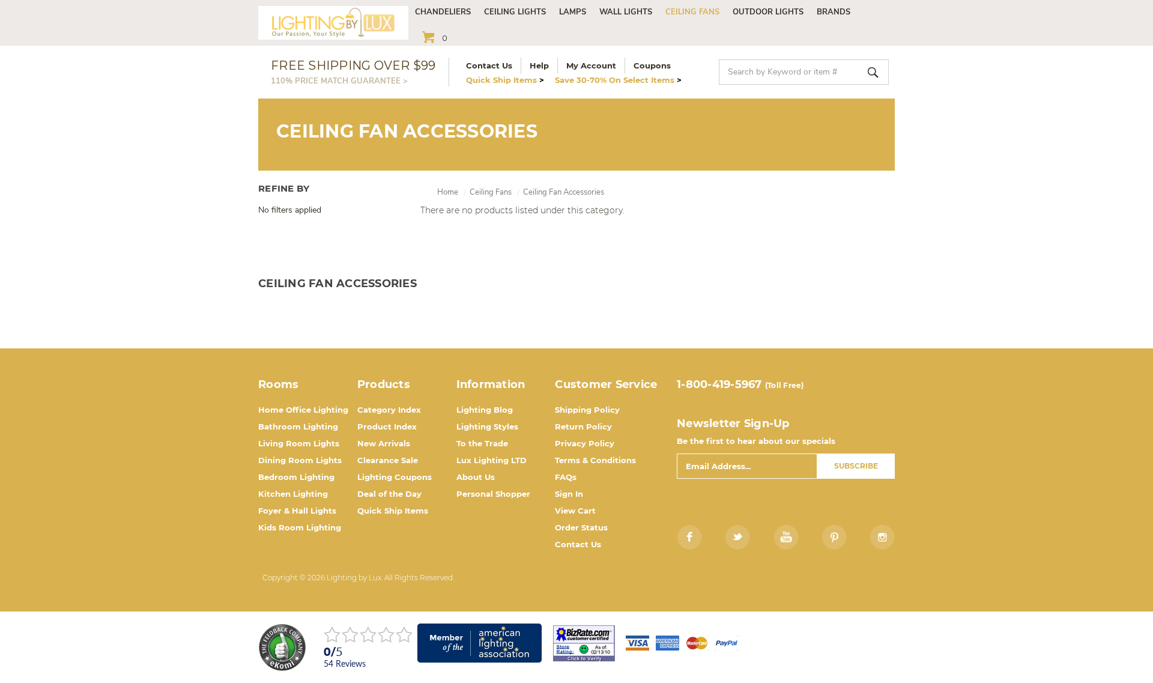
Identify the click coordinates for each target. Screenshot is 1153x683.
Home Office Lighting (303, 409)
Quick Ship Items (505, 80)
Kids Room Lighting (299, 527)
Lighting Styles (487, 426)
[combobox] (804, 72)
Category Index (389, 409)
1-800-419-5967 (719, 384)
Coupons (652, 65)
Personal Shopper (493, 494)
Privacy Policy (584, 443)
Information (490, 384)
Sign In (569, 494)
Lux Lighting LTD (491, 460)
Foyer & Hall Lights (297, 510)
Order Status (581, 527)
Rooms (278, 384)
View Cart (575, 510)
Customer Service (606, 384)
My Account (591, 65)
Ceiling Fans (692, 12)
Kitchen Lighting (293, 494)
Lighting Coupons (394, 477)
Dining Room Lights (300, 460)
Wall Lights (625, 12)
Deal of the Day (389, 494)
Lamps (572, 12)
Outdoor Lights (768, 12)
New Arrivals (383, 443)
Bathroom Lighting (298, 426)
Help (539, 65)
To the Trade (482, 443)
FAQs (565, 477)
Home (447, 192)
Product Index (387, 426)
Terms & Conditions (595, 460)
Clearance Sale (387, 460)
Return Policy (583, 426)
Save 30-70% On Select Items (618, 80)
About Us (475, 477)
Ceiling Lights (515, 12)
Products (383, 384)
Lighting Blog (484, 409)
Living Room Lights (298, 443)
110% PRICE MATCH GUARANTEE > (339, 81)
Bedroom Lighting (296, 477)
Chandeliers (443, 12)
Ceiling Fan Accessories (563, 192)
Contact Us (489, 65)
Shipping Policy (587, 409)
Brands (833, 12)
